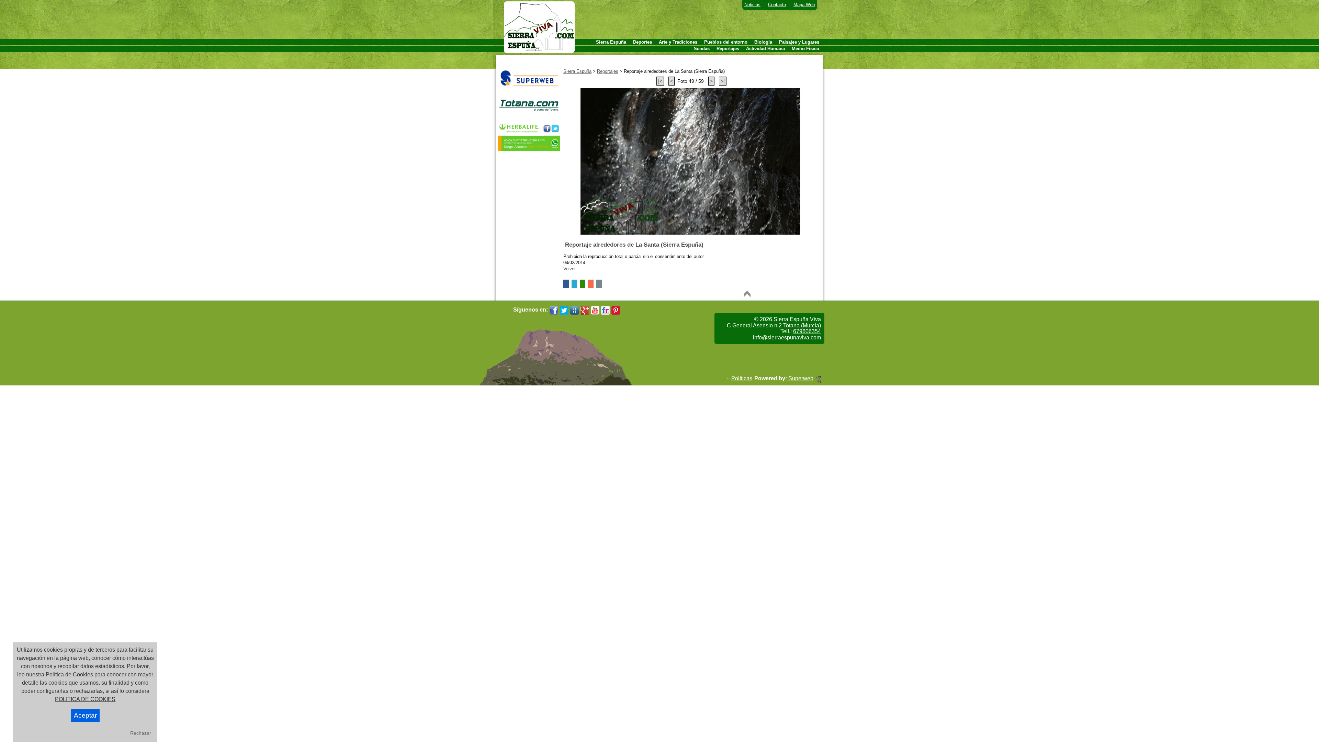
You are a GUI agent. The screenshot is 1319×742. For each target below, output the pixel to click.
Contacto (777, 4)
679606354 (807, 331)
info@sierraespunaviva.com (787, 337)
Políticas (741, 378)
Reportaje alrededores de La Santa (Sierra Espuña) (634, 244)
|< (660, 81)
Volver (569, 268)
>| (723, 81)
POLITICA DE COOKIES (85, 699)
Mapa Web (804, 4)
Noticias (752, 4)
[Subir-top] (747, 294)
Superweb (800, 378)
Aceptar (85, 715)
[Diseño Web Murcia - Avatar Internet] (818, 378)
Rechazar (140, 733)
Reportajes (607, 71)
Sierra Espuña (577, 71)
